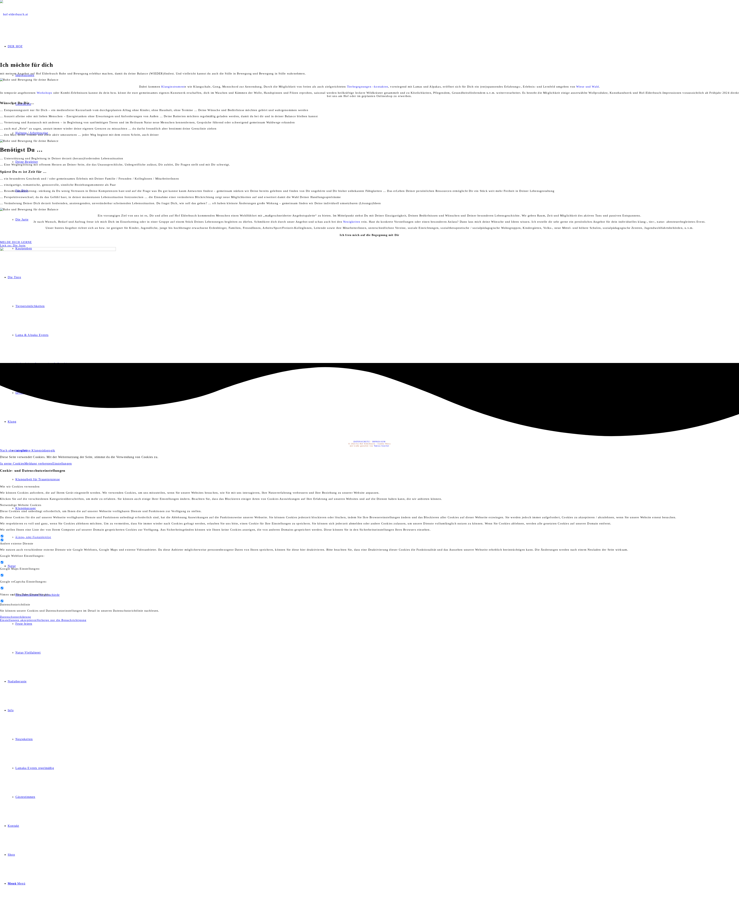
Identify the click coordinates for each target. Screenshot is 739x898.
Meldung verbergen (38, 463)
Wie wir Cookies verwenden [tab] (20, 486)
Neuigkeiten (351, 221)
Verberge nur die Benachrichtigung (62, 620)
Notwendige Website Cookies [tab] (20, 505)
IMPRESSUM (379, 442)
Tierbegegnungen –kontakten (367, 86)
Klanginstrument (173, 86)
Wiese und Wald (587, 86)
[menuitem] (377, 450)
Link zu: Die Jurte (13, 245)
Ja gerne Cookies (12, 463)
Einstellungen (62, 463)
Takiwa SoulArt (381, 446)
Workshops (44, 92)
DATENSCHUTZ (362, 442)
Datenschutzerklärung (15, 616)
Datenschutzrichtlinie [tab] (15, 604)
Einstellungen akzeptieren (18, 620)
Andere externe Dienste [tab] (16, 543)
